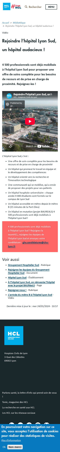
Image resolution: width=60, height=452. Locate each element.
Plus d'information (11, 440)
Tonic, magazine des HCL (15, 402)
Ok (4, 447)
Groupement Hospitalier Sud (23, 265)
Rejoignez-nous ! (17, 290)
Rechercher (35, 7)
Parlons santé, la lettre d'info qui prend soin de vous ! (29, 395)
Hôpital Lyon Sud (17, 277)
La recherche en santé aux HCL (18, 407)
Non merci (15, 447)
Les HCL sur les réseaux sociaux (18, 413)
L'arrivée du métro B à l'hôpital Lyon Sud (30, 294)
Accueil (5, 23)
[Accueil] (12, 6)
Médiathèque (19, 23)
